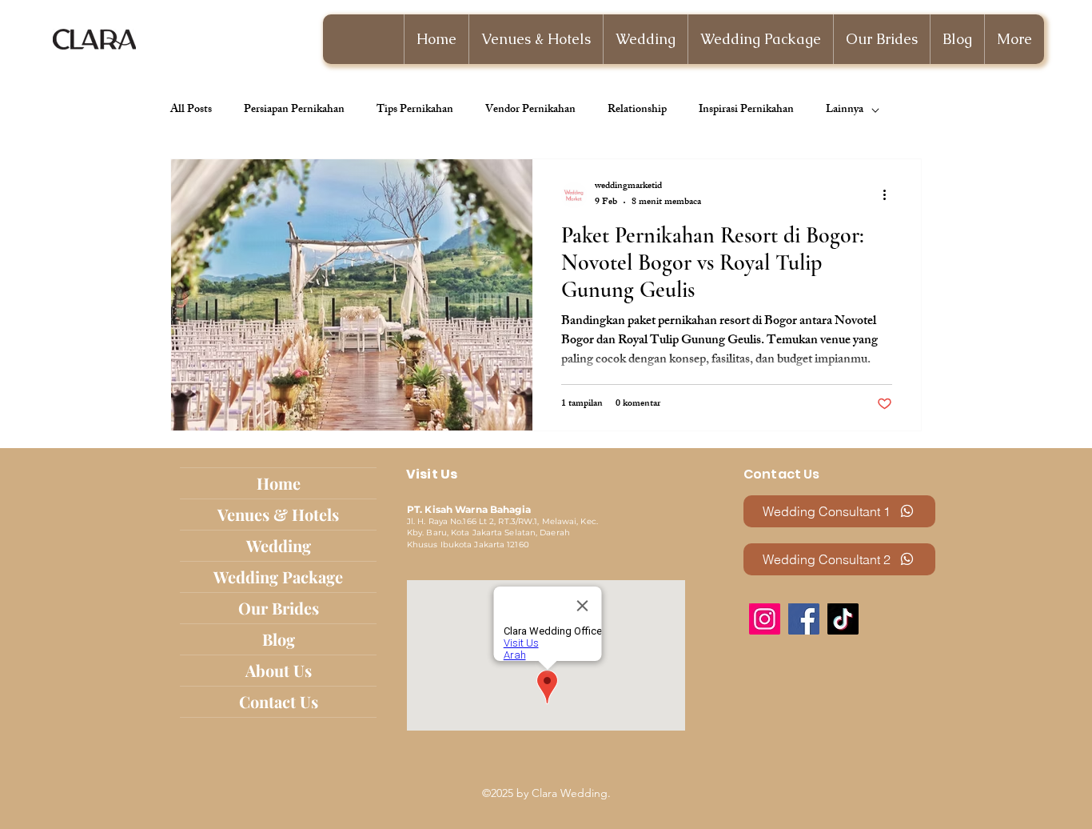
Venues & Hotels (278, 514)
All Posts (191, 110)
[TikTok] (843, 619)
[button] (645, 39)
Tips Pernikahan (415, 110)
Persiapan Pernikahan (294, 110)
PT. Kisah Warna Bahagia (469, 509)
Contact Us (278, 701)
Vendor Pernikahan (530, 110)
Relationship (637, 110)
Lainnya (844, 110)
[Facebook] (803, 619)
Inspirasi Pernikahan (746, 110)
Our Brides (278, 608)
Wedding (278, 545)
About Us (278, 670)
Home (279, 483)
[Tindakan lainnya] (889, 195)
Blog (278, 639)
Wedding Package (278, 576)
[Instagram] (764, 619)
